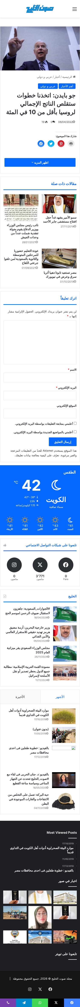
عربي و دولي (44, 76)
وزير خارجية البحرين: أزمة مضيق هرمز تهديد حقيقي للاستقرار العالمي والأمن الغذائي (28, 632)
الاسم (72, 369)
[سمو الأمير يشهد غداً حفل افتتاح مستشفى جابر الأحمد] (59, 203)
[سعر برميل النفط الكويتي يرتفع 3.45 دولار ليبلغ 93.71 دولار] (65, 937)
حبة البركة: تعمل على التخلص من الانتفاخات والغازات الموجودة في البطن (28, 799)
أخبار (57, 76)
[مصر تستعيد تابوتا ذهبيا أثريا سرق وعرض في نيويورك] (59, 258)
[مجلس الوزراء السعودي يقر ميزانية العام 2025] (65, 654)
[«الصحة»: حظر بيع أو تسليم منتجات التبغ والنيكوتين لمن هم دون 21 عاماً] (15, 937)
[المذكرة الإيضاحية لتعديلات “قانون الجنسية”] (15, 897)
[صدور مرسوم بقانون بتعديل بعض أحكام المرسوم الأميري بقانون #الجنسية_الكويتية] (65, 912)
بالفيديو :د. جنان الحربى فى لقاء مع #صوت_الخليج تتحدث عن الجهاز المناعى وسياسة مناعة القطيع (28, 778)
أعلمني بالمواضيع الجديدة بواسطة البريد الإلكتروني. (43, 432)
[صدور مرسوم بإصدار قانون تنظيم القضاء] (65, 897)
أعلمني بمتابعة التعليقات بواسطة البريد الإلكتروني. (44, 423)
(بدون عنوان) (41, 729)
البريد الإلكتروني (66, 387)
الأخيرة (20, 697)
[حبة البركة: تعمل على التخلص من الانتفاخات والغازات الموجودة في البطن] (64, 801)
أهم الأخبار (67, 86)
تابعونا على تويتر (66, 954)
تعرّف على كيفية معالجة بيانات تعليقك (37, 455)
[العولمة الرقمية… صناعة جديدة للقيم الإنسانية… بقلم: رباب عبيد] (40, 917)
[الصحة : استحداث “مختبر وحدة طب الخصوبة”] (40, 897)
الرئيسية (67, 76)
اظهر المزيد (40, 162)
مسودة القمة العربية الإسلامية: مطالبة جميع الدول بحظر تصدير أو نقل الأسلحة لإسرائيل (27, 671)
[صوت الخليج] (40, 9)
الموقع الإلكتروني (67, 405)
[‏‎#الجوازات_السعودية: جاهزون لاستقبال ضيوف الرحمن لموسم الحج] (65, 614)
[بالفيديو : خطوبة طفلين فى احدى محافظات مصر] (64, 757)
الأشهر (60, 697)
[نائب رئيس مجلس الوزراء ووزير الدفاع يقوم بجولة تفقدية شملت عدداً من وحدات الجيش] (20, 207)
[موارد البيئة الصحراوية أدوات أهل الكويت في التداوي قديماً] (64, 716)
